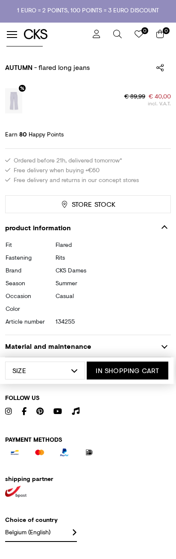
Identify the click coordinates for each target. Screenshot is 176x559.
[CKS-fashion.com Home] (55, 34)
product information (38, 227)
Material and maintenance (48, 346)
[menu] (12, 34)
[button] (117, 34)
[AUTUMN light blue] (13, 101)
